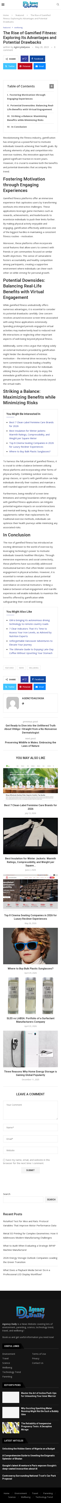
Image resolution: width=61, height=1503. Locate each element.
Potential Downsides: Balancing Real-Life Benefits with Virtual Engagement (30, 107)
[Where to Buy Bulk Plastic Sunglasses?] (30, 946)
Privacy (35, 1358)
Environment (8, 1354)
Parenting (7, 1377)
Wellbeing (7, 1367)
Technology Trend (11, 1372)
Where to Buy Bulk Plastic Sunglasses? (30, 451)
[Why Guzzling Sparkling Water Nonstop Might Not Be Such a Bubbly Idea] (10, 1412)
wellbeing (34, 668)
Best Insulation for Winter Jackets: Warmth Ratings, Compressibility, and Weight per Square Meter (29, 434)
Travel (5, 1358)
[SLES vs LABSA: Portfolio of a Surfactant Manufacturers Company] (30, 995)
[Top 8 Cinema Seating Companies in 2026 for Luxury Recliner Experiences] (30, 892)
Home (6, 15)
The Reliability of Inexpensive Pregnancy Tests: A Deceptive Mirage (36, 1426)
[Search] (57, 4)
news (21, 668)
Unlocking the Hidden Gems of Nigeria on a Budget (28, 1448)
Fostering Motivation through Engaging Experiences (26, 96)
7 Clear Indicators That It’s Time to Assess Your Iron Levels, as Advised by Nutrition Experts (30, 632)
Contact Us (37, 1363)
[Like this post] (25, 59)
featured (19, 15)
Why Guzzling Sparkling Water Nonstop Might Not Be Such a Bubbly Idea (39, 1411)
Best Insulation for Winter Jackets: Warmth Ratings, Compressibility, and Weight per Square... (30, 862)
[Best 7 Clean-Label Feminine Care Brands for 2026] (30, 782)
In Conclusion (19, 126)
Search (6, 1194)
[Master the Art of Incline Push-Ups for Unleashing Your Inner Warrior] (10, 1397)
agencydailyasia (22, 47)
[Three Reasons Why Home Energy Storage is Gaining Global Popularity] (30, 1049)
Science (6, 1363)
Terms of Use (39, 1354)
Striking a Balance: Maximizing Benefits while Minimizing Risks (27, 118)
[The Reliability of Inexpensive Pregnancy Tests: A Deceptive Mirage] (10, 1427)
